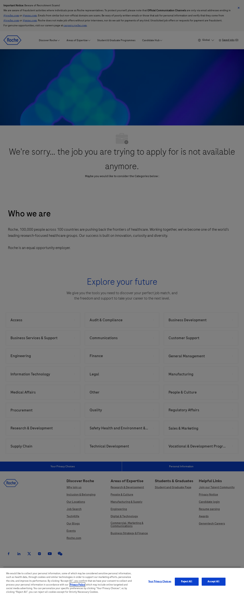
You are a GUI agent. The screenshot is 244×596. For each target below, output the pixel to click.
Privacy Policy (77, 584)
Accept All (213, 581)
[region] (122, 582)
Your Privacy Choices (159, 581)
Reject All (186, 581)
